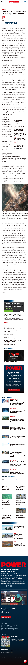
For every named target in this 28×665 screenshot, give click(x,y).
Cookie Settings (4, 629)
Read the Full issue (6, 547)
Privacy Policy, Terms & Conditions (8, 626)
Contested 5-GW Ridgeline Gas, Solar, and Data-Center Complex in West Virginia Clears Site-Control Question (18, 463)
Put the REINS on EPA (19, 126)
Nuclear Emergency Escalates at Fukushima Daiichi (5, 489)
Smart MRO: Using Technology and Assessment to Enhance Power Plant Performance (12, 330)
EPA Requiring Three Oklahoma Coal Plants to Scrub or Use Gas (20, 134)
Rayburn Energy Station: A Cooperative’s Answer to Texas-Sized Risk (19, 536)
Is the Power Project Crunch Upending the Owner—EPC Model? (19, 528)
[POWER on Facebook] (7, 586)
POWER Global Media (10, 361)
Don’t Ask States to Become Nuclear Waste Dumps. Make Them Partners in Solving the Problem (17, 419)
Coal (15, 127)
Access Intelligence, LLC (11, 658)
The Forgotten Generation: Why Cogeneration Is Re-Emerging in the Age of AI (18, 438)
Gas (15, 533)
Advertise (3, 625)
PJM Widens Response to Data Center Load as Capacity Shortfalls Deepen (17, 446)
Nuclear (6, 4)
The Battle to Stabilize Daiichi (20, 516)
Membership (9, 625)
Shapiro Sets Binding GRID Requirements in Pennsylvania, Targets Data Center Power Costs (17, 429)
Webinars (7, 300)
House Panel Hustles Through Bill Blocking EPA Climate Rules (20, 140)
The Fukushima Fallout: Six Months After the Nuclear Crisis (21, 488)
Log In (24, 1)
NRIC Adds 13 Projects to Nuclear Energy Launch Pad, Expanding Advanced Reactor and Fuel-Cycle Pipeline (17, 402)
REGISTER (6, 322)
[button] (2, 2)
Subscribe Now (13, 389)
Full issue (16, 123)
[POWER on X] (9, 586)
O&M (14, 142)
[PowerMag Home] (14, 2)
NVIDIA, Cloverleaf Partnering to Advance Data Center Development (17, 411)
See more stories (18, 148)
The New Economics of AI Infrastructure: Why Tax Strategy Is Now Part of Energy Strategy (17, 454)
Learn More (5, 617)
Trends (11, 443)
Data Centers (13, 408)
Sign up (11, 652)
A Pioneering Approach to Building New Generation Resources (19, 544)
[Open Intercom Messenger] (25, 661)
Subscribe (20, 640)
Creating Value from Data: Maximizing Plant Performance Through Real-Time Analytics (13, 316)
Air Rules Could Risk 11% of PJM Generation (19, 129)
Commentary (12, 416)
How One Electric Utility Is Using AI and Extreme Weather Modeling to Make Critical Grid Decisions (13, 340)
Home (2, 4)
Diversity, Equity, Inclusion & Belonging (9, 628)
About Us (15, 625)
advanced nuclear (14, 399)
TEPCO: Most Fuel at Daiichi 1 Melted (20, 502)
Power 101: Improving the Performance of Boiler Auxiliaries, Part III (20, 145)
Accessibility (12, 629)
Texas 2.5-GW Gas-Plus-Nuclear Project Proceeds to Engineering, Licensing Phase (17, 472)
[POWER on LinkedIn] (11, 586)
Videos (6, 348)
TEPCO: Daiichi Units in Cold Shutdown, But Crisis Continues (7, 518)
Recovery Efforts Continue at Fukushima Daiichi (7, 503)
